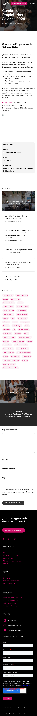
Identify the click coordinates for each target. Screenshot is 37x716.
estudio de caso (8, 295)
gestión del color (8, 306)
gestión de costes (22, 314)
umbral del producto (24, 337)
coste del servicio (8, 352)
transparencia (27, 356)
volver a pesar (7, 345)
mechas (27, 326)
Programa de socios (10, 606)
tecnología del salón (22, 348)
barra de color (15, 299)
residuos (24, 360)
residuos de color (8, 310)
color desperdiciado (9, 364)
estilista (5, 356)
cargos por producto (9, 337)
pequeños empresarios (23, 352)
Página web (6, 478)
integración (6, 329)
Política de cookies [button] (26, 713)
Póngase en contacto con (12, 561)
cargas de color (21, 310)
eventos (14, 322)
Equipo (5, 553)
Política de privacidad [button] (9, 713)
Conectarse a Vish (9, 583)
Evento (4, 24)
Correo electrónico (9, 469)
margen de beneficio (18, 341)
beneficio (6, 341)
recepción (6, 326)
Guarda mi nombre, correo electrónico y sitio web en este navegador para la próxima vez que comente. (18, 492)
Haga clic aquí (7, 102)
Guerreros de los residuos (12, 598)
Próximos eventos (9, 603)
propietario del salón (21, 345)
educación (6, 322)
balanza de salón (8, 348)
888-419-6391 (13, 620)
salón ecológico (22, 318)
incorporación (7, 333)
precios (26, 333)
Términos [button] (18, 713)
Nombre (5, 459)
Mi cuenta (7, 578)
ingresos (29, 341)
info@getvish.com (14, 625)
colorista (20, 303)
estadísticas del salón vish (11, 360)
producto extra (24, 322)
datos (12, 318)
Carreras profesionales (11, 555)
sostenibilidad (15, 356)
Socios (5, 564)
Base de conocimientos (11, 581)
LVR (14, 329)
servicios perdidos (23, 329)
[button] (33, 3)
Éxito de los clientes (10, 600)
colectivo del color (8, 303)
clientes (5, 299)
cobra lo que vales (21, 295)
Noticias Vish (8, 558)
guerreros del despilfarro (10, 368)
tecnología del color (22, 306)
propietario (17, 333)
